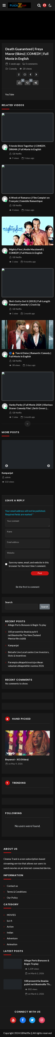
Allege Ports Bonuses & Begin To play (27, 625)
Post (40, 573)
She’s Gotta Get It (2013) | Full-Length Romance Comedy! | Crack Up (29, 303)
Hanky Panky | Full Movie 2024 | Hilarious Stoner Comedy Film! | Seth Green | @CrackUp (31, 406)
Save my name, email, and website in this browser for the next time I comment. (29, 564)
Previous (6, 465)
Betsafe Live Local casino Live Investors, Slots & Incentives (28, 654)
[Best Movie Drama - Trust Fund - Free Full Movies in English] (36, 74)
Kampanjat (7, 473)
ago (14, 63)
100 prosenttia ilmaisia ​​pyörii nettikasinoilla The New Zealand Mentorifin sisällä (24, 635)
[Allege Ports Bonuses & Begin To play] (13, 964)
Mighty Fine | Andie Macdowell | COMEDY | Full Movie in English (26, 251)
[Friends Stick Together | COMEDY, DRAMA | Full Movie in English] (27, 127)
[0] (19, 82)
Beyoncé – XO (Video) (17, 759)
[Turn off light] (18, 74)
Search (9, 602)
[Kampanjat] (27, 454)
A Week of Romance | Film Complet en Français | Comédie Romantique (29, 199)
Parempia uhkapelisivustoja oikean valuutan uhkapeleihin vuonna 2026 (26, 664)
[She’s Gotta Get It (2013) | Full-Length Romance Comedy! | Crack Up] (27, 282)
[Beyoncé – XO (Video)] (27, 743)
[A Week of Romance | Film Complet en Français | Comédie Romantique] (27, 179)
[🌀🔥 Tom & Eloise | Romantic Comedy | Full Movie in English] (27, 334)
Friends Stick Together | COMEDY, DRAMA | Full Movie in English (27, 147)
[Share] (35, 82)
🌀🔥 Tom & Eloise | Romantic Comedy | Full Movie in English (30, 355)
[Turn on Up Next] (24, 74)
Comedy (13, 68)
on (15, 763)
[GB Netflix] (5, 147)
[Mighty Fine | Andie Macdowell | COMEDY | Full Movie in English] (27, 231)
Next (48, 465)
